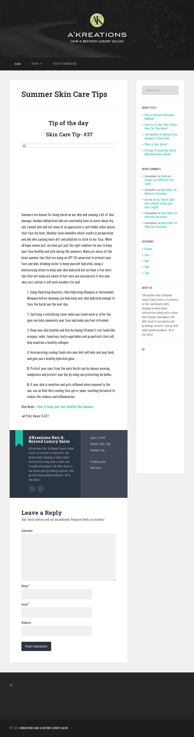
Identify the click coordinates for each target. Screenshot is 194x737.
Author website (40, 488)
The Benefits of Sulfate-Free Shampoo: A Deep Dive (161, 136)
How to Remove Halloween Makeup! (159, 117)
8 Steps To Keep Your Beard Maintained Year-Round (160, 152)
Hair (147, 255)
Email (25, 604)
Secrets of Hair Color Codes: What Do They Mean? (161, 126)
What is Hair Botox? (156, 144)
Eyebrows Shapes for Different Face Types (159, 180)
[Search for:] (160, 90)
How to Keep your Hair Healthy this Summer (65, 406)
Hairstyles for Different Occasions (161, 191)
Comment (27, 530)
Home (18, 64)
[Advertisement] (160, 411)
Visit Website (65, 64)
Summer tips (97, 450)
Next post (95, 467)
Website (26, 622)
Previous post (98, 461)
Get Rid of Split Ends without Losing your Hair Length (159, 203)
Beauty (94, 444)
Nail (147, 261)
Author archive (32, 488)
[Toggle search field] (177, 64)
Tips (35, 64)
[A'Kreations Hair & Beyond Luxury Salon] (97, 28)
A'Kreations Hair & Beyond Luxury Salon (44, 728)
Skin (101, 444)
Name (25, 585)
